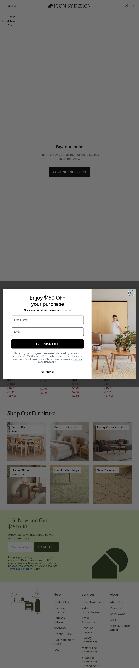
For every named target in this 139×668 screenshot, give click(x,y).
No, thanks (47, 371)
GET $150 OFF (47, 344)
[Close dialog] (131, 293)
